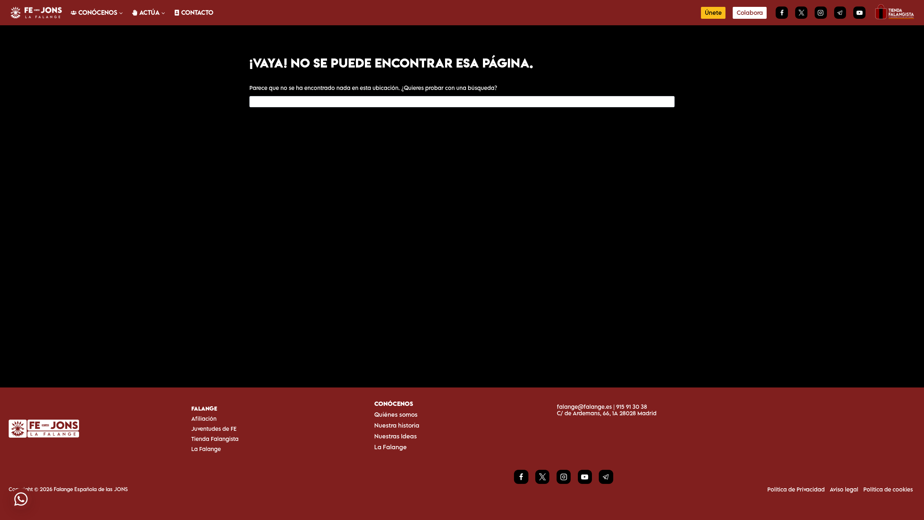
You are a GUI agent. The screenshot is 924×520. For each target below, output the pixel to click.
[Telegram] (840, 12)
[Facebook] (782, 12)
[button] (21, 499)
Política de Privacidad (796, 489)
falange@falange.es (584, 406)
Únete (713, 12)
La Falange (206, 449)
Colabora (750, 12)
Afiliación (204, 418)
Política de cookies (888, 489)
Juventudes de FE (213, 428)
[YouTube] (859, 12)
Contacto (197, 12)
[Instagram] (821, 12)
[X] (801, 12)
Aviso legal (844, 489)
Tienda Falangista (215, 439)
